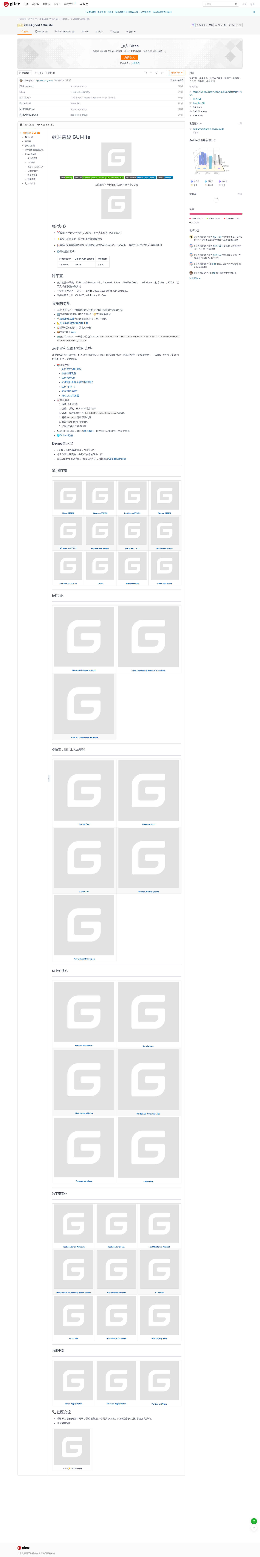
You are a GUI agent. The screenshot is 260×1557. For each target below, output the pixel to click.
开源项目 (21, 19)
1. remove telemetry (80, 92)
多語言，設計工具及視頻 (38, 166)
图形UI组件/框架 (47, 19)
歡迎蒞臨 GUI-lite (31, 133)
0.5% (217, 218)
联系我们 (89, 430)
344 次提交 (178, 80)
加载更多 (193, 278)
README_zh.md (30, 114)
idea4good (32, 25)
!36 (72, 97)
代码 (25, 31)
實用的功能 (30, 145)
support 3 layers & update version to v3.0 (94, 97)
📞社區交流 (30, 183)
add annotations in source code (208, 129)
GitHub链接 (66, 435)
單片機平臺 (32, 158)
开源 (25, 4)
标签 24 (51, 72)
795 (211, 25)
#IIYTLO (217, 255)
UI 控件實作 (33, 171)
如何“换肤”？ (69, 386)
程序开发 (32, 19)
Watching (200, 111)
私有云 (57, 4)
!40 (213, 273)
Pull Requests (65, 31)
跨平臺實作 (32, 175)
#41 (214, 264)
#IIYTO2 (217, 246)
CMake (230, 218)
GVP (20, 25)
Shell (211, 218)
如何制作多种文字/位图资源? (77, 382)
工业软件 (63, 19)
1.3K (239, 25)
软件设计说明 (69, 373)
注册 (252, 4)
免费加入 (129, 57)
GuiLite (48, 25)
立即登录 (135, 63)
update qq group (44, 80)
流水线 (115, 31)
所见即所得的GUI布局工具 (74, 323)
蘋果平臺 (31, 179)
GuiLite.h (26, 97)
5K (225, 25)
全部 (240, 123)
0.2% (237, 218)
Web (73, 332)
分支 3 (40, 72)
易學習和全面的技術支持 (36, 150)
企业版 (35, 4)
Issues (42, 31)
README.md (28, 109)
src (23, 92)
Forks (198, 115)
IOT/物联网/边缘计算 (80, 19)
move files (75, 103)
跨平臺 (28, 141)
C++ (194, 218)
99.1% (200, 218)
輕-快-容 (29, 137)
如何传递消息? (69, 391)
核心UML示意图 (70, 395)
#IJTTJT (217, 236)
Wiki (86, 31)
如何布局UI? (68, 377)
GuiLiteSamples (117, 458)
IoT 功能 (31, 162)
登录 (245, 4)
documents (27, 86)
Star (219, 25)
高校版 (46, 4)
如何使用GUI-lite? (71, 368)
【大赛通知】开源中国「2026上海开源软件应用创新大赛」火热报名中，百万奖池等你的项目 (128, 12)
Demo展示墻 (30, 154)
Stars (197, 107)
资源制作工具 (67, 318)
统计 (100, 31)
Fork (233, 25)
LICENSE (26, 103)
